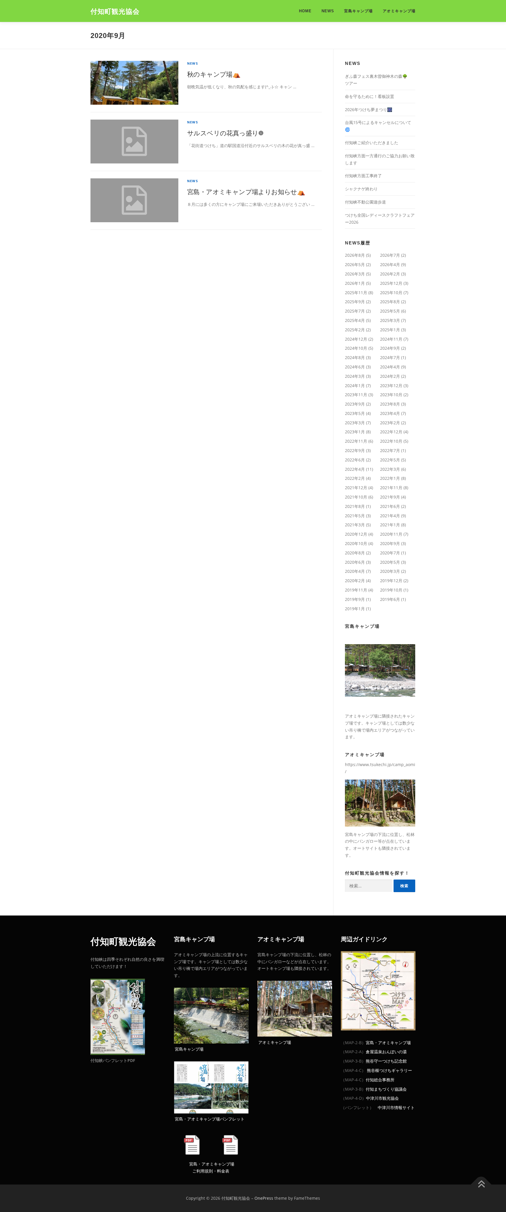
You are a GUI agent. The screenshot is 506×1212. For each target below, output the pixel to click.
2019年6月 (390, 599)
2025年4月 (355, 320)
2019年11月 (356, 590)
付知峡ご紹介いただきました (371, 142)
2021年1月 (390, 524)
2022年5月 (390, 460)
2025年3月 (390, 320)
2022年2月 (355, 478)
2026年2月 (390, 274)
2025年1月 (390, 329)
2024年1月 (355, 385)
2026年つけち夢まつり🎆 (368, 109)
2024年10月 (356, 348)
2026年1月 (355, 283)
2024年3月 (355, 376)
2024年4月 (390, 367)
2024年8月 (355, 357)
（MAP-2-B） (353, 1042)
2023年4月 (390, 413)
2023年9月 (355, 404)
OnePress (263, 1198)
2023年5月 (355, 413)
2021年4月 (390, 515)
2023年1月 (355, 432)
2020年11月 (391, 534)
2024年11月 (391, 339)
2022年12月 (391, 432)
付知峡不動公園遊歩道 (365, 202)
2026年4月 (390, 264)
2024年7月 (390, 357)
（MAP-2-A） (353, 1051)
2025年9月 (355, 301)
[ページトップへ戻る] (481, 1184)
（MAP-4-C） (353, 1070)
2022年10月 (391, 441)
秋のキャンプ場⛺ (213, 74)
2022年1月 (390, 478)
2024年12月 (356, 339)
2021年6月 (390, 506)
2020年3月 (390, 571)
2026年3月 (355, 274)
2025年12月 (391, 283)
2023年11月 (356, 394)
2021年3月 (355, 524)
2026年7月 (390, 255)
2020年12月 (356, 534)
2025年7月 (355, 311)
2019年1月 (355, 608)
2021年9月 (390, 497)
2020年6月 (355, 562)
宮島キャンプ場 (358, 11)
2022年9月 (355, 450)
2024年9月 (390, 348)
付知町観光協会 (115, 11)
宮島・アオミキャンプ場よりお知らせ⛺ (246, 191)
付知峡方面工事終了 (363, 175)
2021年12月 (356, 487)
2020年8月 (355, 553)
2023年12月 (391, 385)
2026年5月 (355, 264)
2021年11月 (391, 487)
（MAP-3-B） (353, 1061)
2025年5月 (390, 311)
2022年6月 (355, 460)
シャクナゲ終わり (361, 189)
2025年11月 (356, 292)
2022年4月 (355, 469)
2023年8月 (390, 404)
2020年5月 (390, 562)
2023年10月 (391, 394)
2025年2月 (355, 329)
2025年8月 (390, 301)
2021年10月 (356, 497)
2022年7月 (390, 450)
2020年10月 (356, 543)
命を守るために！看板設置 (369, 96)
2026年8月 (355, 255)
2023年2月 (390, 422)
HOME (305, 11)
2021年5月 (355, 515)
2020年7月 (390, 553)
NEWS (328, 11)
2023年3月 (355, 422)
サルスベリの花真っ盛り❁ (225, 132)
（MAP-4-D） (353, 1098)
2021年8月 (355, 506)
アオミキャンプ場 (399, 11)
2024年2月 (390, 376)
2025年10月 (391, 292)
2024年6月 (355, 367)
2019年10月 (391, 590)
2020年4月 (355, 571)
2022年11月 (356, 441)
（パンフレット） (357, 1107)
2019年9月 (355, 599)
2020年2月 (355, 580)
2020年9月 (390, 543)
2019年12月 (391, 580)
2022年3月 (390, 469)
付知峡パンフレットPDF (112, 1060)
